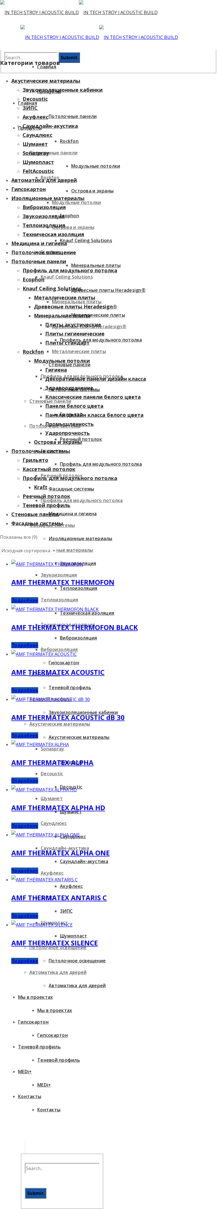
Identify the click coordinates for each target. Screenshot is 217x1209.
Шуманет (35, 144)
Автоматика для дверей (44, 180)
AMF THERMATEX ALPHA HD (58, 807)
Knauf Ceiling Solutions (52, 288)
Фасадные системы (37, 523)
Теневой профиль (46, 505)
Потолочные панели (38, 261)
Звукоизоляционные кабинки (63, 89)
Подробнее (24, 600)
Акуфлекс (35, 116)
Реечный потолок (46, 496)
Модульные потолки (62, 360)
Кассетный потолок (49, 469)
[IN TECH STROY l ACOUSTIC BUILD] (79, 12)
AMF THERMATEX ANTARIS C (59, 897)
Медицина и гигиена (39, 243)
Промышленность (69, 423)
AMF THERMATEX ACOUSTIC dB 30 (68, 717)
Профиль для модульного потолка (70, 270)
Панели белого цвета (74, 405)
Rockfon (33, 351)
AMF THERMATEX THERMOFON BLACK (74, 627)
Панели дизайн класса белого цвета (94, 414)
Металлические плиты (64, 297)
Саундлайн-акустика (50, 125)
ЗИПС (30, 107)
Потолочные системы (40, 451)
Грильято (35, 460)
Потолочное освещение (43, 252)
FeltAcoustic (38, 171)
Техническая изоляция (53, 234)
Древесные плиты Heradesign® (75, 306)
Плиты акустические (73, 324)
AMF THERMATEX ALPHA (52, 762)
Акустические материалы (45, 80)
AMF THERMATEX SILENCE (54, 942)
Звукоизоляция (44, 216)
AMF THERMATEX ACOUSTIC (58, 672)
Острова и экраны (58, 442)
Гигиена (56, 369)
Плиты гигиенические (75, 333)
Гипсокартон (28, 189)
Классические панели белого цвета (93, 396)
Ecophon (33, 279)
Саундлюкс (37, 135)
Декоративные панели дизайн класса (95, 378)
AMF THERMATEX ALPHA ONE (60, 852)
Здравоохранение (69, 387)
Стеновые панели (34, 514)
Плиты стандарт (67, 342)
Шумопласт (38, 162)
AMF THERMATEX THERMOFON (62, 582)
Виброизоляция (44, 207)
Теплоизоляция (44, 225)
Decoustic (35, 98)
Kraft (40, 487)
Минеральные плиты (62, 315)
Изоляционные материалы (47, 198)
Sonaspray (36, 153)
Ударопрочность (67, 433)
